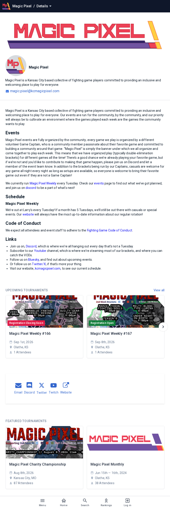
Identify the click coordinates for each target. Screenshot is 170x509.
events (99, 183)
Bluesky (33, 259)
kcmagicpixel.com (47, 268)
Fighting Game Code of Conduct (109, 230)
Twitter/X (39, 264)
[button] (163, 326)
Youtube (40, 251)
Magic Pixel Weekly (43, 183)
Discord (31, 246)
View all (159, 290)
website (28, 214)
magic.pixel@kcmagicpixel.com (34, 91)
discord (31, 188)
